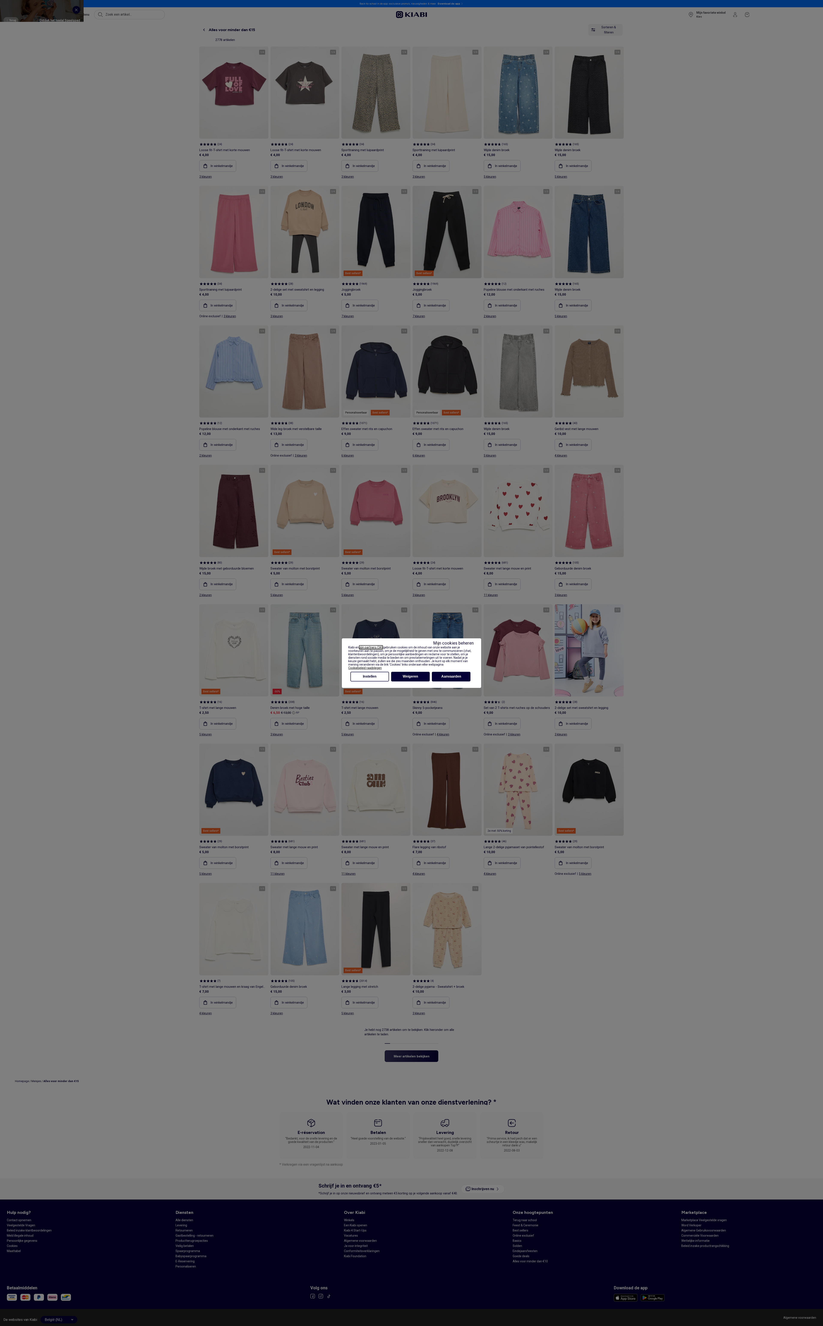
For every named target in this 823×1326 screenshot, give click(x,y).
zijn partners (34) (371, 647)
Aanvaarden (451, 676)
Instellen (370, 676)
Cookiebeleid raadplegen (365, 668)
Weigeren (410, 676)
